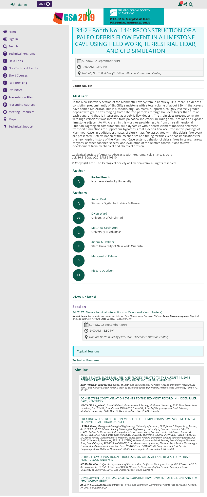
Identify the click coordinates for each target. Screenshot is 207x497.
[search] (191, 3)
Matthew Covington (104, 228)
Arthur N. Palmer (102, 242)
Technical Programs (86, 360)
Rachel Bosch (100, 177)
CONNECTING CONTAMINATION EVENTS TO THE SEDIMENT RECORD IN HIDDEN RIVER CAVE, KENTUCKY (138, 399)
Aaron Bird (98, 199)
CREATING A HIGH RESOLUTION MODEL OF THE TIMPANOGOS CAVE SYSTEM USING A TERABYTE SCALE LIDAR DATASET (137, 420)
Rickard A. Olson (102, 270)
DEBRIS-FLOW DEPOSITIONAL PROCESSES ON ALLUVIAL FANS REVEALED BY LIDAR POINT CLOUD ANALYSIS (135, 458)
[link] (180, 4)
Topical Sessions (88, 351)
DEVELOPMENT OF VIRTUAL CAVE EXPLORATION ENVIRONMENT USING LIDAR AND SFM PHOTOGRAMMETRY (138, 479)
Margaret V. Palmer (104, 256)
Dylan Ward (99, 213)
